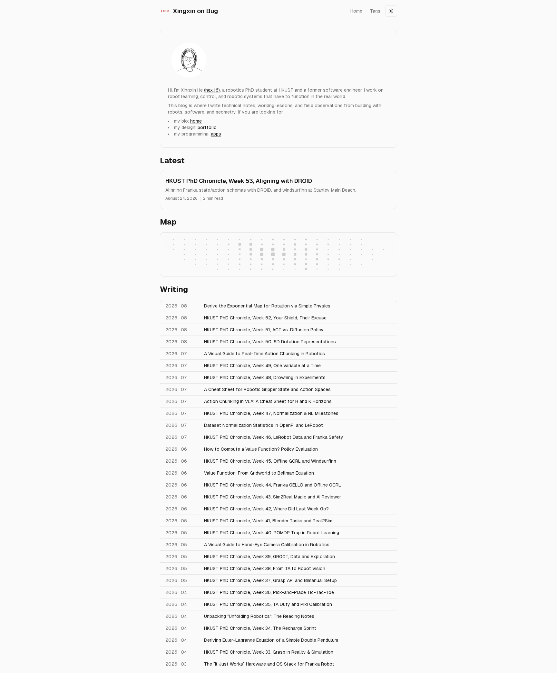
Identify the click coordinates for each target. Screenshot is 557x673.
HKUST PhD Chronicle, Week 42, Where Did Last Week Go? (266, 508)
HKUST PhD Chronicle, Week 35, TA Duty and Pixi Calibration (268, 604)
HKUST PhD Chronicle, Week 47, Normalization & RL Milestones (271, 413)
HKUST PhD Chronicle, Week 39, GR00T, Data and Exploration (269, 556)
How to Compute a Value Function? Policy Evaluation (261, 449)
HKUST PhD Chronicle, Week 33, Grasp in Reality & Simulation (268, 652)
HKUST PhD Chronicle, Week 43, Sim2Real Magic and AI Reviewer (272, 496)
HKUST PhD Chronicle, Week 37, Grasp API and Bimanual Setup (270, 580)
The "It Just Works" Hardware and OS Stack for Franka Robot (269, 664)
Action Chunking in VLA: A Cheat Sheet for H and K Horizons (268, 401)
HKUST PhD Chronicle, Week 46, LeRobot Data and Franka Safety (273, 437)
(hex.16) (212, 90)
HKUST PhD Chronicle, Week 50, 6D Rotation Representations (270, 341)
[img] (188, 58)
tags (375, 11)
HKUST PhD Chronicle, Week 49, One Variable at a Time (262, 365)
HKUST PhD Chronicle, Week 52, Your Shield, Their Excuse (265, 317)
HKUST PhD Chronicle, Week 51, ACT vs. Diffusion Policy (264, 329)
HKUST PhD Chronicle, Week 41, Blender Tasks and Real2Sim (268, 520)
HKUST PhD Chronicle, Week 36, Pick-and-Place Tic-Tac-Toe (269, 592)
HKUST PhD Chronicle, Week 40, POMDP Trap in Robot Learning (271, 532)
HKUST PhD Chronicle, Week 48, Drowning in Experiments (265, 377)
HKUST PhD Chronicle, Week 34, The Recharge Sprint (260, 628)
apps (216, 133)
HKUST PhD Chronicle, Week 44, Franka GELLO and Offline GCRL (272, 484)
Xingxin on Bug (195, 11)
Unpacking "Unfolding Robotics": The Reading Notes (259, 616)
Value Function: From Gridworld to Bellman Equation (259, 473)
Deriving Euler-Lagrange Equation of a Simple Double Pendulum (271, 640)
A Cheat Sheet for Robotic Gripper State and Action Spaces (267, 389)
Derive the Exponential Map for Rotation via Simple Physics (267, 305)
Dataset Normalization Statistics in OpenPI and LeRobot (263, 425)
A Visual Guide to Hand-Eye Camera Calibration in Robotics (266, 544)
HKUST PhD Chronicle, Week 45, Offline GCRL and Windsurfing (270, 461)
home (356, 11)
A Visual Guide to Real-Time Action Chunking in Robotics (264, 353)
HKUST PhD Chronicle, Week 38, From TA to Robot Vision (264, 568)
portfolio (207, 127)
